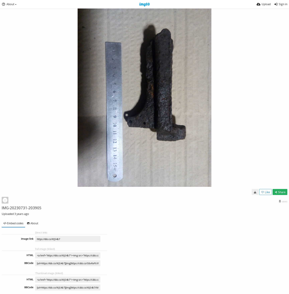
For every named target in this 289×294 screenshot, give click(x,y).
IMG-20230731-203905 (21, 207)
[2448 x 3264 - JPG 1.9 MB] (255, 192)
